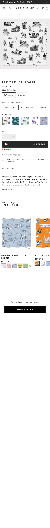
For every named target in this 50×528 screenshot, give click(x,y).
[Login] (38, 8)
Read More (7, 189)
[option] (9, 95)
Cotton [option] (42, 107)
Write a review (25, 309)
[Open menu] (4, 8)
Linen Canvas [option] (10, 107)
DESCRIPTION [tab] (8, 169)
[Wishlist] (43, 8)
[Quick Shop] (29, 249)
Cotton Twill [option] (27, 107)
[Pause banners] (46, 2)
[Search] (10, 8)
